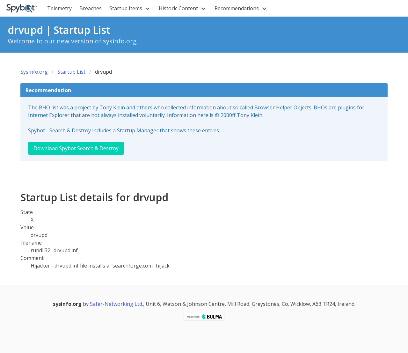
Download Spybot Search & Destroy (76, 148)
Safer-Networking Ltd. (116, 303)
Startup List (71, 71)
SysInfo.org (34, 71)
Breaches (90, 8)
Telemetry (59, 8)
